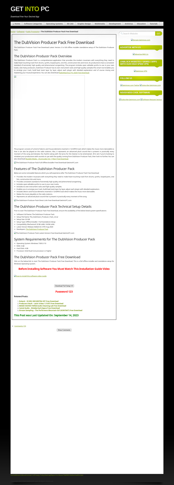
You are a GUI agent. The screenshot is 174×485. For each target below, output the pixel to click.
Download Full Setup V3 (64, 286)
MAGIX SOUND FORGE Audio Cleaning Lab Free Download (42, 306)
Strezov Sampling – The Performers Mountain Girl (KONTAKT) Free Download (50, 310)
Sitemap (48, 475)
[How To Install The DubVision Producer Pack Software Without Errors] (30, 276)
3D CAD (70, 24)
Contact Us (30, 475)
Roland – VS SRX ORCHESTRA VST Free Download (38, 301)
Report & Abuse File (58, 475)
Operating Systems (54, 24)
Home (17, 24)
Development (115, 24)
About (23, 475)
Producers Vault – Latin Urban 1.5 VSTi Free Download (41, 303)
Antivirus (129, 24)
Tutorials (153, 24)
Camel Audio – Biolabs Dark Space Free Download (39, 308)
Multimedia (100, 24)
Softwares (20, 31)
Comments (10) (20, 326)
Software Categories (33, 24)
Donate (80, 475)
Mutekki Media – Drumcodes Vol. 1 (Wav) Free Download (46, 159)
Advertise (74, 475)
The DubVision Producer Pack (37, 229)
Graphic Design (84, 24)
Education (141, 24)
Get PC (30, 8)
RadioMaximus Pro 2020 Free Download (74, 73)
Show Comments (64, 330)
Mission (18, 475)
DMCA (68, 475)
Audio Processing (32, 31)
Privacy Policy (39, 475)
